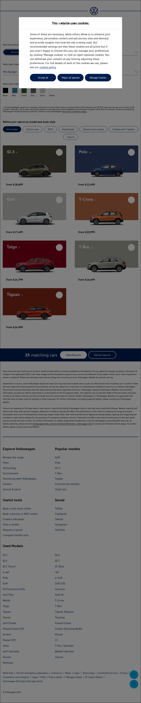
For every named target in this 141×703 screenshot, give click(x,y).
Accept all (43, 77)
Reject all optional (70, 77)
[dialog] (70, 351)
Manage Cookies (98, 77)
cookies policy (47, 67)
